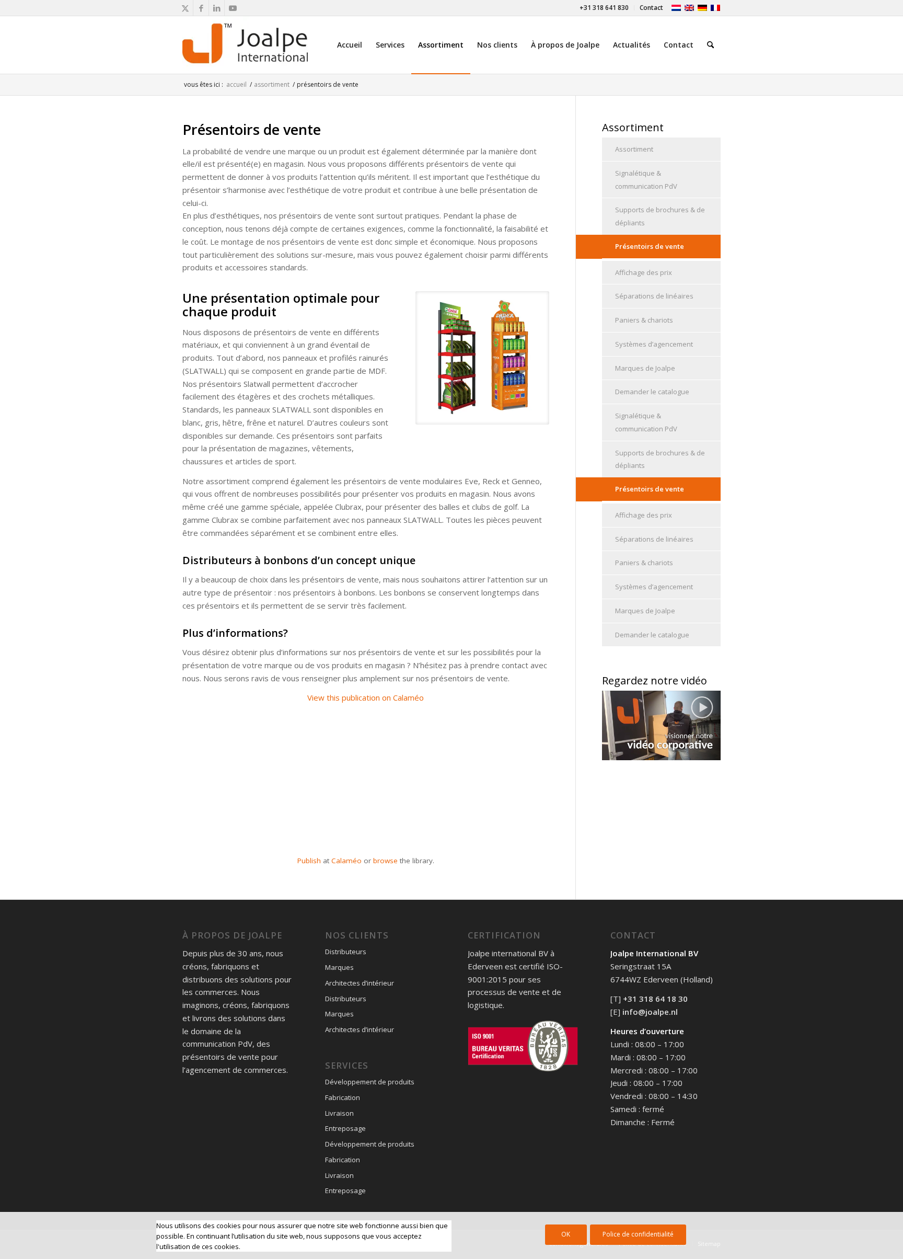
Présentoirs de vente (649, 246)
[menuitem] (604, 7)
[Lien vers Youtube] (232, 8)
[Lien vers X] (185, 8)
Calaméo (346, 860)
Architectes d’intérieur (359, 983)
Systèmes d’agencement (654, 344)
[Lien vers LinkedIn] (216, 8)
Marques (339, 967)
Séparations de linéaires (654, 296)
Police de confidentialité (638, 1234)
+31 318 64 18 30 (655, 998)
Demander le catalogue (652, 391)
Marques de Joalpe (645, 368)
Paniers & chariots (644, 320)
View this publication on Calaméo (365, 697)
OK (565, 1234)
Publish (309, 860)
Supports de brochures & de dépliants (660, 216)
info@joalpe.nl (650, 1011)
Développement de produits (369, 1081)
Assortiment (634, 149)
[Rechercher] (710, 45)
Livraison (339, 1113)
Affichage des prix (643, 272)
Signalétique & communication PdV (646, 179)
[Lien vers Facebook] (201, 8)
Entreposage (345, 1128)
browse (385, 860)
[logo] (245, 45)
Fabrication (342, 1097)
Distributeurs (345, 951)
